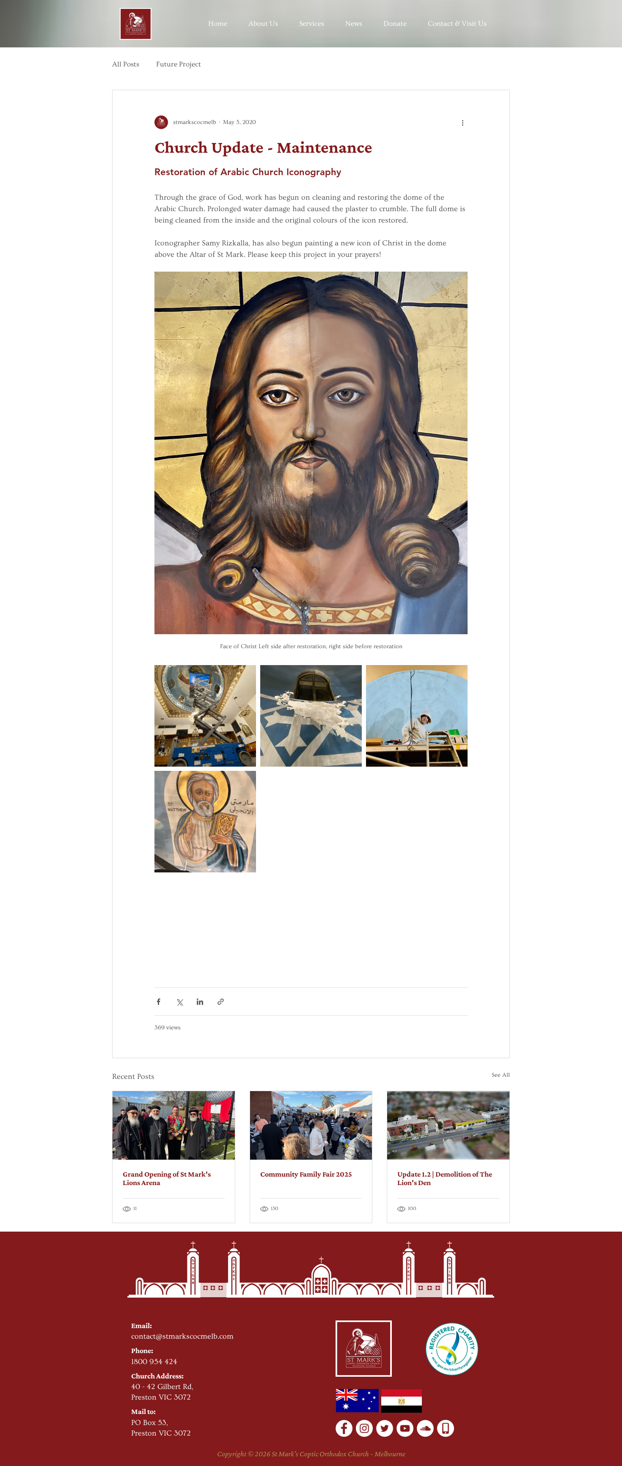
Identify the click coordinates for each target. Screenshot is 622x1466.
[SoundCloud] (425, 1428)
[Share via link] (221, 1002)
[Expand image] (205, 716)
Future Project (178, 64)
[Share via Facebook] (158, 1002)
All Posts (125, 64)
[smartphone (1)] (445, 1428)
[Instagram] (364, 1428)
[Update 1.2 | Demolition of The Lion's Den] (448, 1125)
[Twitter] (384, 1428)
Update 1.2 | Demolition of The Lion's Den (444, 1178)
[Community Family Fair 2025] (311, 1125)
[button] (263, 23)
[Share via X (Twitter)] (179, 1002)
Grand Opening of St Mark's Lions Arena (167, 1178)
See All (501, 1075)
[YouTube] (404, 1428)
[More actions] (462, 122)
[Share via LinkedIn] (200, 1002)
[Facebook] (344, 1428)
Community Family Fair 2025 (306, 1174)
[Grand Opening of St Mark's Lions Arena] (174, 1125)
